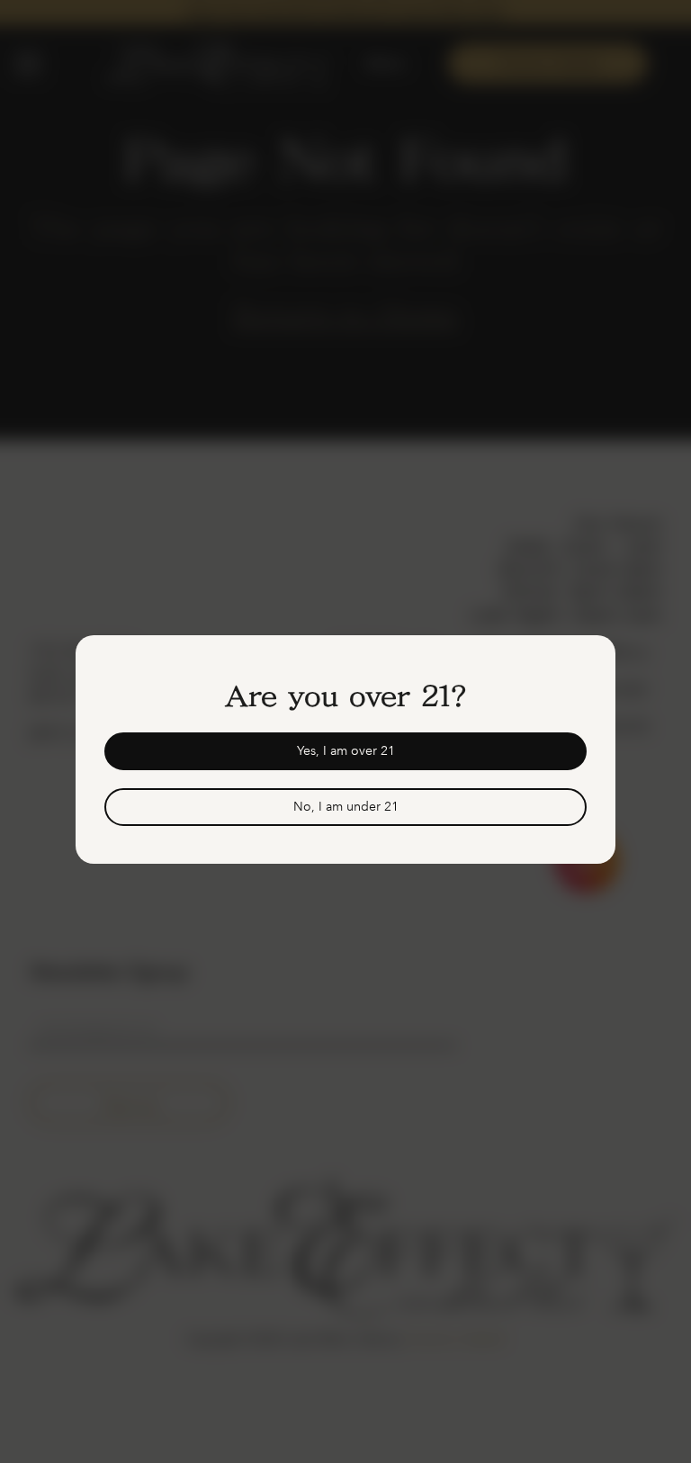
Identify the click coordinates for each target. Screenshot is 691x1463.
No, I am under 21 (346, 806)
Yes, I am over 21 (346, 750)
